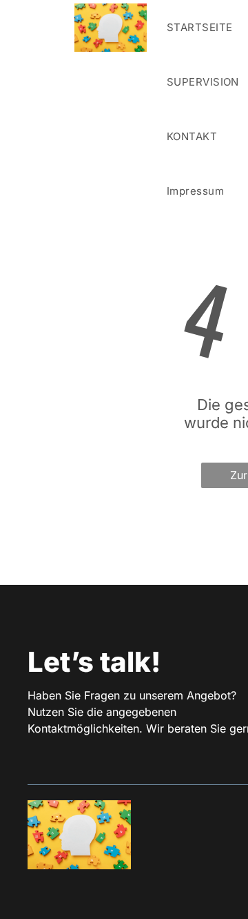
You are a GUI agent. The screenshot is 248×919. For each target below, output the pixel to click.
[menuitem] (192, 136)
